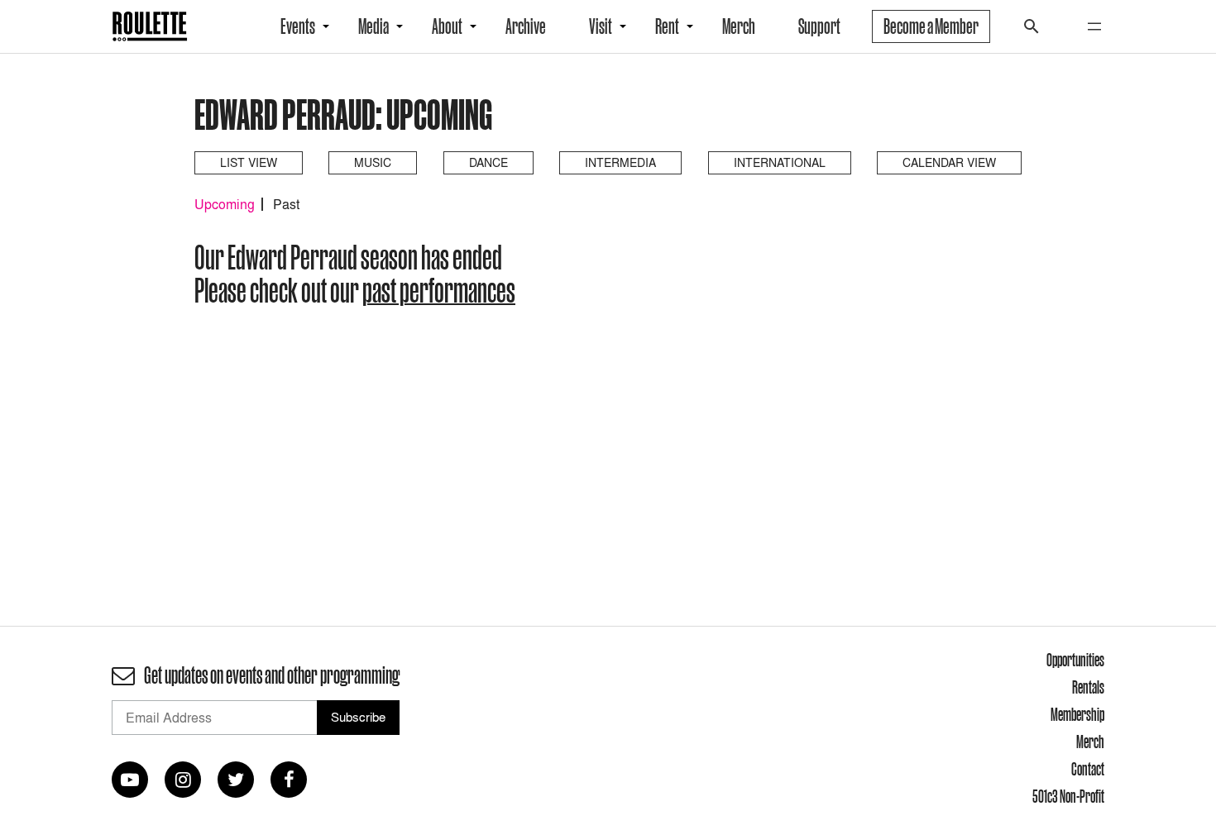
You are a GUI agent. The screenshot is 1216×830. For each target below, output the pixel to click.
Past (286, 204)
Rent (667, 26)
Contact (1087, 769)
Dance (488, 162)
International (780, 162)
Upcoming (224, 204)
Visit (600, 26)
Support (819, 26)
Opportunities (1075, 659)
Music (372, 162)
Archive (525, 26)
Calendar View (949, 162)
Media (373, 26)
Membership (1077, 714)
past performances (438, 290)
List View (248, 162)
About (447, 26)
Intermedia (620, 162)
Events (297, 26)
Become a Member (931, 26)
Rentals (1088, 687)
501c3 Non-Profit (1068, 796)
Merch (738, 26)
